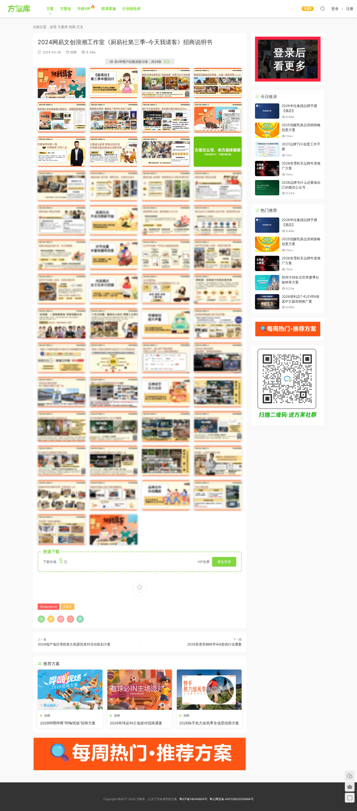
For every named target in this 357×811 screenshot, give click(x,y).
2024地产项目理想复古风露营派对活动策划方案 (74, 644)
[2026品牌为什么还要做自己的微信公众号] (267, 187)
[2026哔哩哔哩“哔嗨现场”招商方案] (70, 690)
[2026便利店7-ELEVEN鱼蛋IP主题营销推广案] (267, 301)
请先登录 (224, 562)
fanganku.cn (48, 606)
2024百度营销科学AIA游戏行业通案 (214, 644)
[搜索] (322, 8)
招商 (73, 52)
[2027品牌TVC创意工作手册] (267, 149)
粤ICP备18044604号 (194, 799)
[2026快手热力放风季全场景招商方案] (209, 690)
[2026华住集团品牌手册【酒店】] (267, 111)
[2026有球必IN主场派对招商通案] (139, 690)
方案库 (20, 8)
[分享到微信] (41, 619)
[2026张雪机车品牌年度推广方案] (267, 168)
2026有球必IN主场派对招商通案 (136, 723)
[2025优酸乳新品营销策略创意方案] (267, 130)
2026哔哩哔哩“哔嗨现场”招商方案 (67, 723)
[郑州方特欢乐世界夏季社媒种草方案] (267, 282)
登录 (167, 61)
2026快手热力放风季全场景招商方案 (209, 723)
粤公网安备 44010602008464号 (232, 799)
